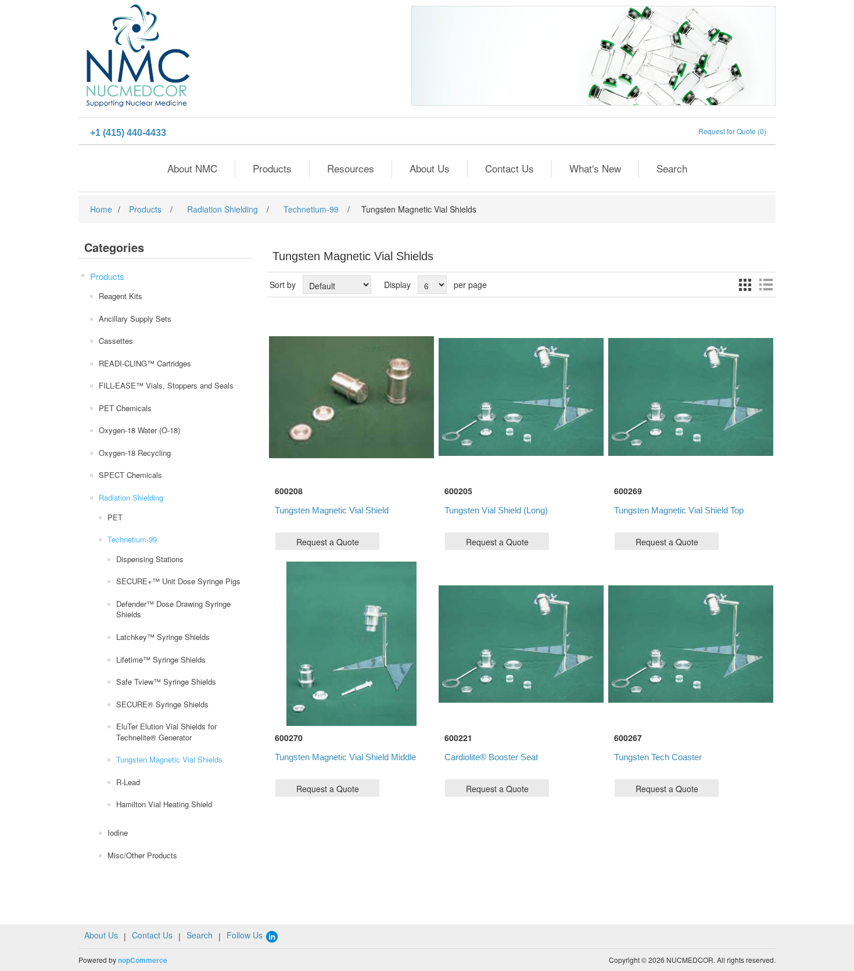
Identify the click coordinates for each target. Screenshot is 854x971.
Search (671, 168)
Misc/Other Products (142, 855)
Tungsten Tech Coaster (658, 757)
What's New (595, 168)
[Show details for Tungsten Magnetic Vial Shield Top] (690, 397)
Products (272, 168)
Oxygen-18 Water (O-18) (139, 430)
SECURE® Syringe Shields (162, 704)
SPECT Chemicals (130, 474)
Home (101, 209)
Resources (350, 168)
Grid (745, 284)
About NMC (192, 168)
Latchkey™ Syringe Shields (163, 636)
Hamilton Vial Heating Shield (164, 804)
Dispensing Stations (150, 558)
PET (115, 517)
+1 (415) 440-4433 (128, 133)
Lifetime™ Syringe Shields (161, 659)
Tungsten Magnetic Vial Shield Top (679, 510)
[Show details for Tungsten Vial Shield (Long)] (521, 397)
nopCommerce (142, 960)
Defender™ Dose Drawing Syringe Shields (173, 609)
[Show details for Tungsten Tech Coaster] (690, 644)
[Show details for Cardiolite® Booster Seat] (521, 644)
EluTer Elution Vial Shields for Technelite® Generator (166, 732)
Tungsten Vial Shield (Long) (496, 510)
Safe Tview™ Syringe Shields (166, 681)
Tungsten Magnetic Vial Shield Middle (345, 757)
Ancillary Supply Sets (135, 318)
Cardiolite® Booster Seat (491, 757)
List (766, 284)
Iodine (117, 832)
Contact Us (509, 168)
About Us (430, 168)
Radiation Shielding (131, 497)
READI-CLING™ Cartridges (145, 363)
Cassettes (116, 340)
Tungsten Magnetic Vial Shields (169, 759)
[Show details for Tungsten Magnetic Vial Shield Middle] (351, 644)
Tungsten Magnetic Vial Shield (332, 510)
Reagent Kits (120, 295)
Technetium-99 (132, 539)
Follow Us (246, 935)
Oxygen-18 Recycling (135, 452)
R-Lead (128, 781)
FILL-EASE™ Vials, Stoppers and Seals (166, 385)
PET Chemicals (125, 407)
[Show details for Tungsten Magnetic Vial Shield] (351, 397)
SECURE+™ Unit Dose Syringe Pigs (178, 581)
